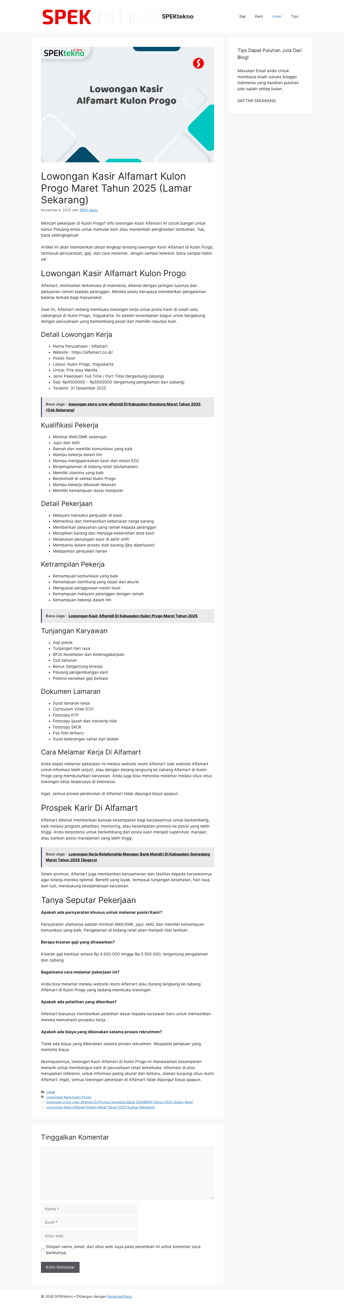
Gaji (242, 16)
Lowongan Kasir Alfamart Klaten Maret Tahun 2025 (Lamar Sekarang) (100, 1107)
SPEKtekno (178, 16)
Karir (259, 16)
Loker (277, 16)
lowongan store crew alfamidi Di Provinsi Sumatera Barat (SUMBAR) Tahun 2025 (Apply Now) (119, 1102)
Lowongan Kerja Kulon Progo (68, 1097)
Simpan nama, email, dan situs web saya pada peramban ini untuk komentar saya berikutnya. (123, 1249)
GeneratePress (119, 1296)
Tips (294, 16)
